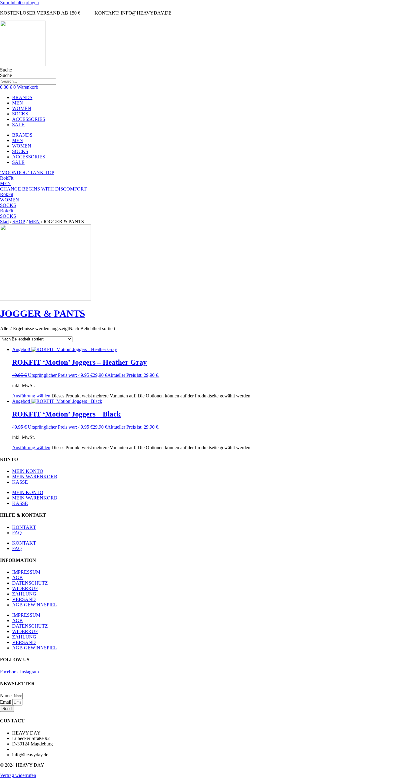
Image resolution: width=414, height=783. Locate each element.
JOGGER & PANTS (42, 313)
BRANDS (22, 97)
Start (4, 221)
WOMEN (21, 108)
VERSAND (24, 599)
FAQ (17, 532)
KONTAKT (24, 527)
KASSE (20, 482)
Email (6, 702)
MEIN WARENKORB (34, 476)
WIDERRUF (25, 588)
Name (6, 695)
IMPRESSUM (26, 572)
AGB (17, 577)
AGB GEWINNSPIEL (34, 604)
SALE (18, 124)
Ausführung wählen (31, 395)
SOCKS (20, 113)
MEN (17, 102)
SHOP (18, 221)
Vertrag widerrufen (18, 775)
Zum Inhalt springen (19, 2)
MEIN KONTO (27, 471)
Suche (6, 69)
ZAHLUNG (24, 593)
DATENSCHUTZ (30, 583)
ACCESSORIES (28, 119)
